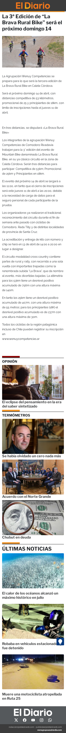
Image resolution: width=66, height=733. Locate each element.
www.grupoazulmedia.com (49, 730)
